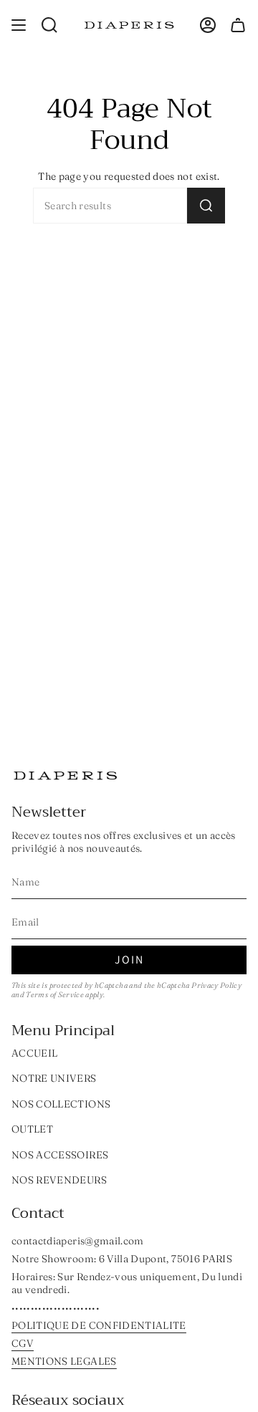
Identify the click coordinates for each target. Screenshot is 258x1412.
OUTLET (32, 1129)
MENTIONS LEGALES (64, 1361)
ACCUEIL (34, 1053)
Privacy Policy (216, 985)
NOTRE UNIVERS (54, 1078)
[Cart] (238, 25)
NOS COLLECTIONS (60, 1104)
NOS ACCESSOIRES (59, 1154)
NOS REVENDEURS (59, 1179)
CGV (22, 1343)
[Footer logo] (65, 775)
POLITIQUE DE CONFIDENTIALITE (98, 1325)
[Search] (206, 206)
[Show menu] (18, 25)
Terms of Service (55, 994)
